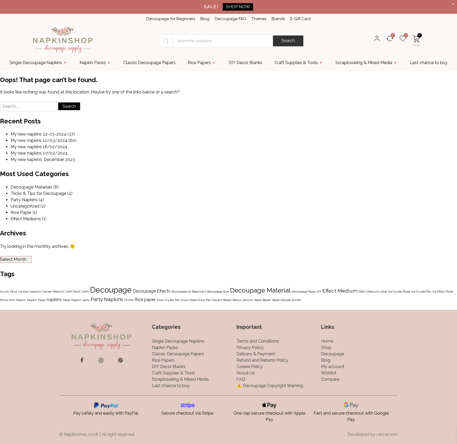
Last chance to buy (428, 62)
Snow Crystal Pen (168, 300)
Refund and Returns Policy (262, 360)
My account (332, 366)
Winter (296, 300)
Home (327, 341)
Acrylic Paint (8, 291)
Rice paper (145, 299)
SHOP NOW (238, 6)
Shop (326, 347)
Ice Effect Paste (442, 291)
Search (288, 40)
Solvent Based (221, 300)
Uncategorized (25, 206)
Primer (129, 300)
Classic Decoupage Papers (149, 62)
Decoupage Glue (218, 291)
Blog (204, 18)
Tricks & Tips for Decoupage (38, 193)
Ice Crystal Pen (421, 291)
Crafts (85, 291)
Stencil (237, 300)
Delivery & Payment (255, 353)
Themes (259, 18)
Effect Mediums (26, 218)
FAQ (240, 379)
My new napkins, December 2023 (43, 159)
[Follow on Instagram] (101, 360)
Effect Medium (339, 291)
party (86, 300)
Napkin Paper (36, 300)
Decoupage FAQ (230, 18)
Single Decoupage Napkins (36, 62)
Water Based (262, 300)
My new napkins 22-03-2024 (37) (43, 134)
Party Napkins (24, 199)
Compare (330, 379)
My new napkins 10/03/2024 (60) (43, 140)
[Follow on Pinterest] (120, 360)
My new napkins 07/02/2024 (39, 153)
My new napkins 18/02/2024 (39, 146)
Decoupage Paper (304, 291)
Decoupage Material (260, 290)
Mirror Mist (7, 300)
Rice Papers (199, 62)
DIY (319, 291)
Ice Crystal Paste (399, 291)
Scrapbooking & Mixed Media (363, 62)
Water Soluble (281, 300)
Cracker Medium (53, 291)
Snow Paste (189, 300)
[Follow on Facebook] (81, 360)
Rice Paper (21, 212)
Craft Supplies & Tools (296, 62)
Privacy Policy (250, 347)
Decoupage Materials (31, 187)
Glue (384, 291)
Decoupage (111, 289)
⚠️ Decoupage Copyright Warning (269, 385)
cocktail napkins (29, 291)
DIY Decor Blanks (245, 62)
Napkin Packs (93, 62)
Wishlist (328, 372)
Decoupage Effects (151, 291)
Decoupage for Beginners (170, 18)
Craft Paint (72, 291)
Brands (278, 18)
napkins (54, 299)
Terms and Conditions (257, 341)
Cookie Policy (249, 366)
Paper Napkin (72, 300)
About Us (245, 372)
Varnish (248, 300)
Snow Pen (204, 300)
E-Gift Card (300, 18)
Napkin (21, 300)
